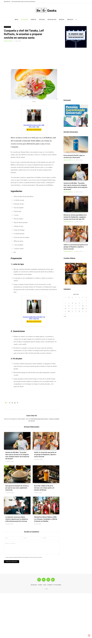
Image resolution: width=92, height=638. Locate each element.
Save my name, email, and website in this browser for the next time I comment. (24, 557)
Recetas (61, 19)
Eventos (33, 19)
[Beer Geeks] (46, 10)
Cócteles (42, 19)
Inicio (16, 19)
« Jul (65, 316)
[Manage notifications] (89, 635)
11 (68, 305)
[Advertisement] (34, 56)
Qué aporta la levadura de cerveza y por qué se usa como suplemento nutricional (17, 488)
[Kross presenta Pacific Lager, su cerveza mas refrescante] (76, 144)
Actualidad (24, 19)
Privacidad (34, 584)
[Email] (5, 57)
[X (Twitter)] (43, 579)
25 (68, 311)
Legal (44, 584)
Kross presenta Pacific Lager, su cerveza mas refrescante (23, 1)
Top (46, 588)
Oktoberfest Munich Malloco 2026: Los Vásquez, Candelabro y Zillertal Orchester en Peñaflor (45, 519)
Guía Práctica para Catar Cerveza (39, 419)
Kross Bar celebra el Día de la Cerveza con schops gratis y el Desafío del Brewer (44, 488)
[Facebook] (5, 46)
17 (65, 308)
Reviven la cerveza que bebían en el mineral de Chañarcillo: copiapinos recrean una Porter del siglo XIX (75, 217)
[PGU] (76, 126)
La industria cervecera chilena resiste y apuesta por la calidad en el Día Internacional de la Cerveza (16, 519)
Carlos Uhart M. (8, 41)
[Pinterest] (5, 53)
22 (82, 308)
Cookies (40, 584)
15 (82, 305)
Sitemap (49, 584)
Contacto (70, 19)
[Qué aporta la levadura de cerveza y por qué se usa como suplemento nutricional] (17, 474)
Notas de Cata (52, 19)
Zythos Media (57, 584)
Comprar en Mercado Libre (35, 129)
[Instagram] (48, 579)
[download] (76, 47)
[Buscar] (76, 19)
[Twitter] (5, 49)
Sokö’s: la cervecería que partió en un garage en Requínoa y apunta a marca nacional (45, 454)
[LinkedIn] (15, 403)
